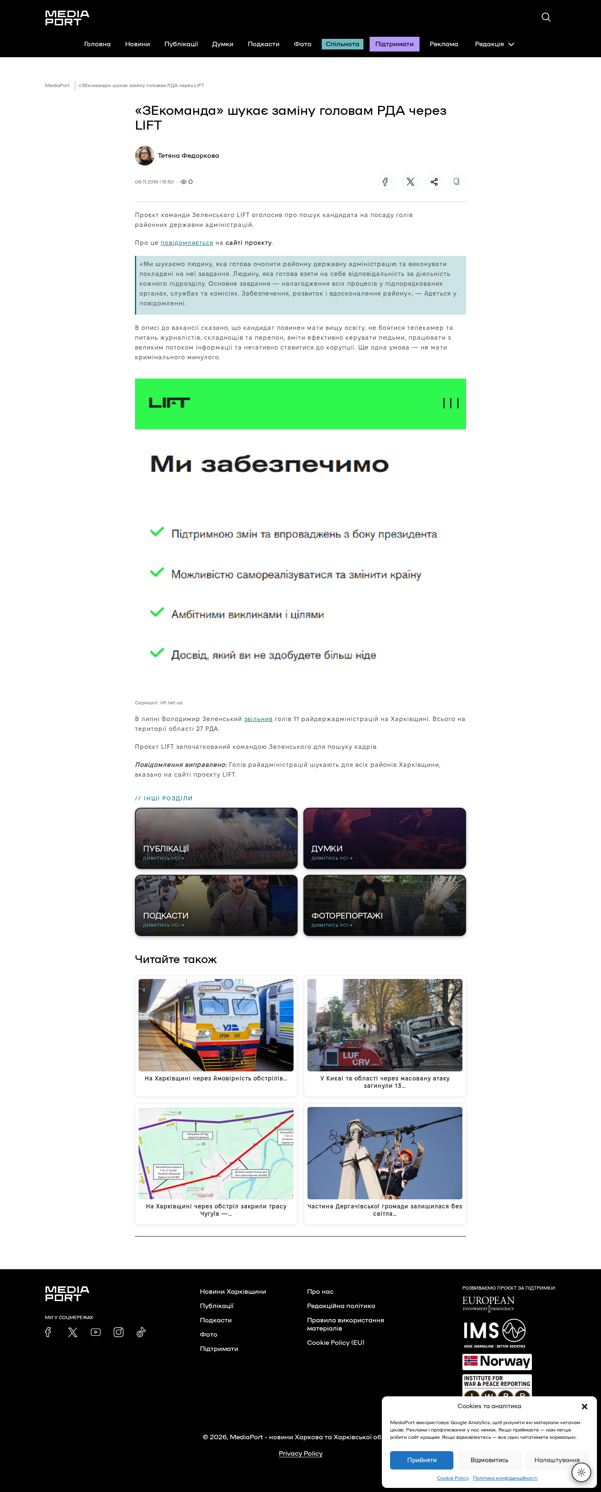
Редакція (489, 44)
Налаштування (557, 1460)
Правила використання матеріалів (345, 1324)
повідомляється (187, 242)
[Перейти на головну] (67, 18)
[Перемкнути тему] (581, 1472)
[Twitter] (410, 182)
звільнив (258, 718)
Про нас (320, 1291)
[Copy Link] (458, 182)
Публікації (181, 44)
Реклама (444, 44)
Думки (222, 44)
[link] (50, 1332)
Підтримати (394, 44)
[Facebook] (387, 182)
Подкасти (264, 44)
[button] (585, 1406)
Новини (137, 44)
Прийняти (422, 1460)
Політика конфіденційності (505, 1478)
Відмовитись (490, 1460)
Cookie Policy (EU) (335, 1343)
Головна (97, 44)
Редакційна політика (341, 1306)
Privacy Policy (301, 1453)
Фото (303, 44)
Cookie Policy (453, 1478)
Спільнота (342, 44)
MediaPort (57, 85)
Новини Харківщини (233, 1291)
